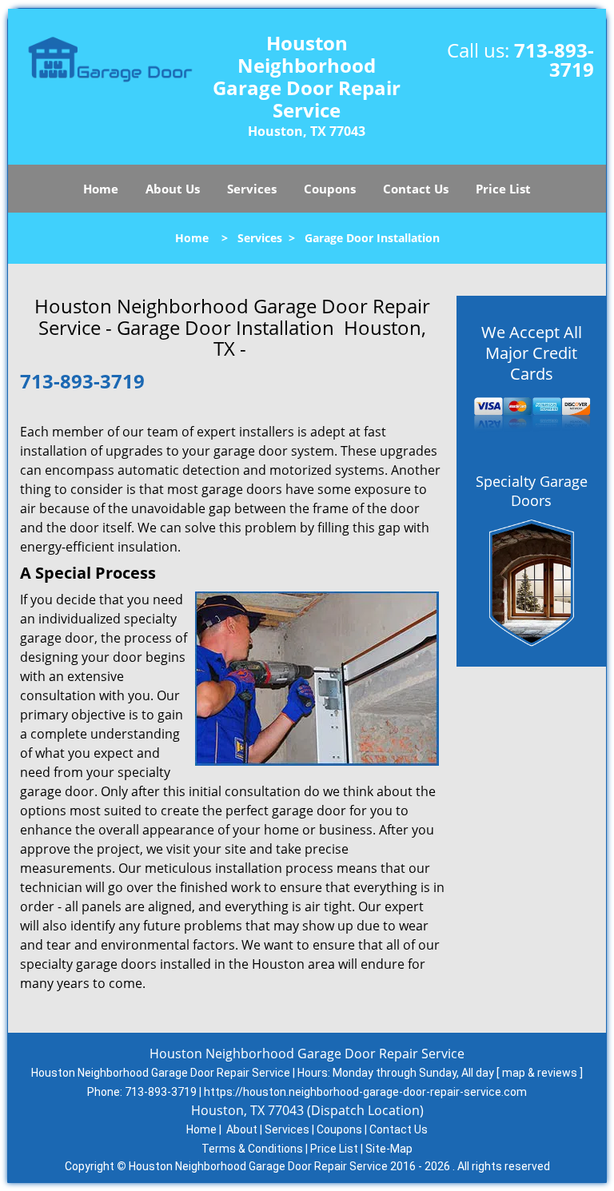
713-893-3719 (554, 59)
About (241, 1129)
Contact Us (416, 189)
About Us (173, 189)
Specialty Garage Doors (532, 491)
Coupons (330, 189)
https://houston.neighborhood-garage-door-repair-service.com (365, 1091)
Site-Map (389, 1148)
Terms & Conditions (252, 1148)
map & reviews (541, 1072)
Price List (503, 189)
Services (252, 189)
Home (100, 189)
